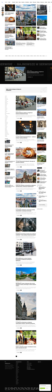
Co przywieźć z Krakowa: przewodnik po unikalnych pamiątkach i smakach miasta (43, 32)
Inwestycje (24, 389)
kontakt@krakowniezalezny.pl (31, 369)
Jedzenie (6, 124)
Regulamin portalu (29, 364)
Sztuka (17, 42)
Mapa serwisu (28, 366)
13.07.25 (38, 107)
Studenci (6, 135)
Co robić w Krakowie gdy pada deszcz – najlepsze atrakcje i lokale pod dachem (9, 13)
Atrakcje (6, 104)
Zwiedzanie (6, 123)
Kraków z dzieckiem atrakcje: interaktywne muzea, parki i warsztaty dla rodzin (22, 38)
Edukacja (6, 102)
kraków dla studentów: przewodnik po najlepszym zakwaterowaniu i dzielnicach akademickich (9, 36)
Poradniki (6, 117)
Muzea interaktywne (7, 113)
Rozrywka (6, 111)
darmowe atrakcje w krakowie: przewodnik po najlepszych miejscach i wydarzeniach (43, 35)
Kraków (6, 105)
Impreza (6, 125)
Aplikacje (6, 129)
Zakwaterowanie (7, 34)
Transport (6, 126)
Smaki (40, 30)
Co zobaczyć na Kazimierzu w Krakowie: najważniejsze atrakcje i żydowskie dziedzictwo (30, 44)
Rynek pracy (6, 103)
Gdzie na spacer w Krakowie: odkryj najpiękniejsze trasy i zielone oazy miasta (41, 163)
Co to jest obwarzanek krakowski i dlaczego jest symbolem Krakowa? (10, 25)
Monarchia (6, 98)
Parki (17, 35)
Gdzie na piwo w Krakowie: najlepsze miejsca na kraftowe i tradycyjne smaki (41, 152)
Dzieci (5, 112)
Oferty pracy (6, 101)
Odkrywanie (6, 122)
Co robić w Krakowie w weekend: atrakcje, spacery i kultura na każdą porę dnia (43, 28)
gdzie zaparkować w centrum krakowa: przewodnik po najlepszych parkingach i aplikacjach (42, 12)
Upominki (6, 109)
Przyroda (29, 388)
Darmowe (17, 376)
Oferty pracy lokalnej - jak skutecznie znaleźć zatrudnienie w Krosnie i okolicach (10, 186)
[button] (45, 55)
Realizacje (17, 208)
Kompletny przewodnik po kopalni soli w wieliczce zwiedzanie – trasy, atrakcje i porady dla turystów (24, 23)
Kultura (41, 26)
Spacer (6, 121)
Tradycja (6, 136)
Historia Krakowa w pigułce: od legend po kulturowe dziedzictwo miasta (35, 72)
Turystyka (18, 21)
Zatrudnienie (6, 99)
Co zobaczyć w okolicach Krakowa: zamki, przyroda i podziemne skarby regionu (43, 39)
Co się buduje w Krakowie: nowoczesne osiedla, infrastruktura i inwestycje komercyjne (9, 48)
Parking (38, 10)
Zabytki (17, 381)
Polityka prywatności (29, 365)
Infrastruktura (6, 133)
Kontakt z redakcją (29, 363)
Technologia (6, 116)
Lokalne (6, 100)
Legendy (6, 127)
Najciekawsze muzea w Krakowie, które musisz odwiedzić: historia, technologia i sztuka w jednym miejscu (21, 44)
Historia (6, 96)
